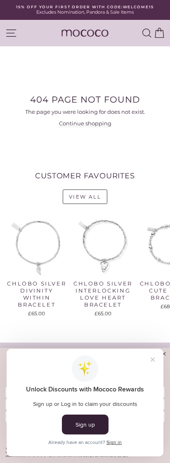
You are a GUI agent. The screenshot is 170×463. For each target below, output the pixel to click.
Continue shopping (85, 123)
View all (85, 197)
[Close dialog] (164, 353)
